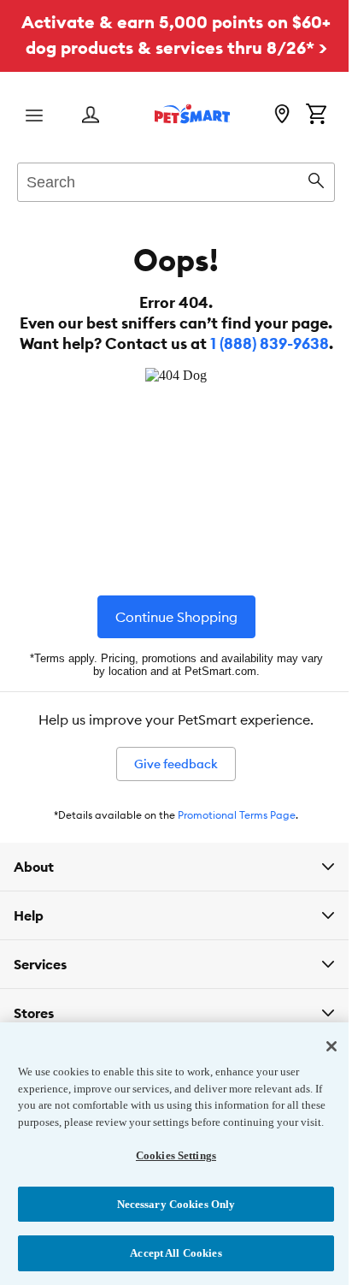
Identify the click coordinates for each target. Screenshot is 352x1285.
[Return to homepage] (192, 114)
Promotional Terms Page (237, 814)
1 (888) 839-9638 (269, 343)
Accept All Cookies (169, 1253)
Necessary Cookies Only (169, 1204)
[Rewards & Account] (90, 116)
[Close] (318, 1030)
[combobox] (176, 180)
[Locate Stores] (282, 115)
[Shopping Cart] (316, 115)
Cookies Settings (169, 1155)
